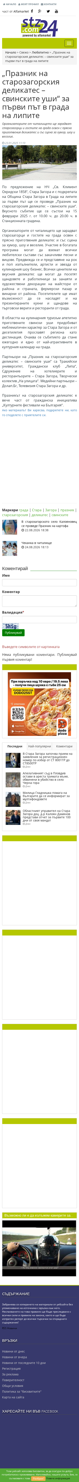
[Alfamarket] (39, 704)
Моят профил (29, 4)
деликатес (40, 515)
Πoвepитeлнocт (13, 1380)
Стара (37, 510)
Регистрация (11, 1368)
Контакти (49, 4)
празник (67, 510)
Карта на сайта (13, 1397)
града (23, 510)
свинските (60, 515)
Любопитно (40, 52)
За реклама (10, 1374)
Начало (10, 4)
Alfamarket (21, 11)
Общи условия (12, 1386)
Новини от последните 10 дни (24, 1363)
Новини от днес (13, 1351)
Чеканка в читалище (36, 543)
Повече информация (58, 1478)
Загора (51, 510)
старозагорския (15, 515)
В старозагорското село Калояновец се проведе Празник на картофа (49, 524)
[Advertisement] (39, 457)
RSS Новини (9, 1328)
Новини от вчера (14, 1357)
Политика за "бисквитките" (22, 1391)
